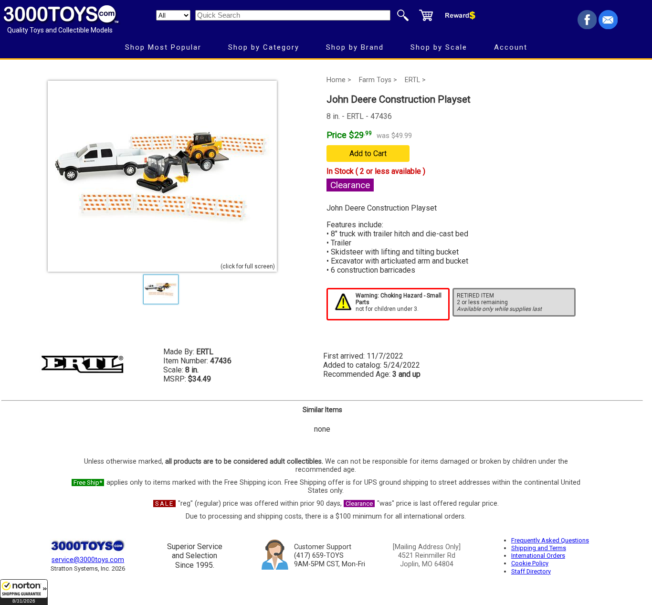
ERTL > (415, 80)
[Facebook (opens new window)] (587, 26)
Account (510, 47)
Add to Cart (368, 153)
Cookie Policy (529, 563)
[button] (24, 592)
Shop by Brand (355, 47)
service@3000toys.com (88, 560)
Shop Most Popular (163, 47)
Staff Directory (531, 571)
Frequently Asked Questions (550, 540)
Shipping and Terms (538, 548)
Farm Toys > (378, 80)
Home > (338, 80)
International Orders (538, 555)
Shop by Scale (438, 47)
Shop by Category (263, 47)
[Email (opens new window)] (608, 26)
